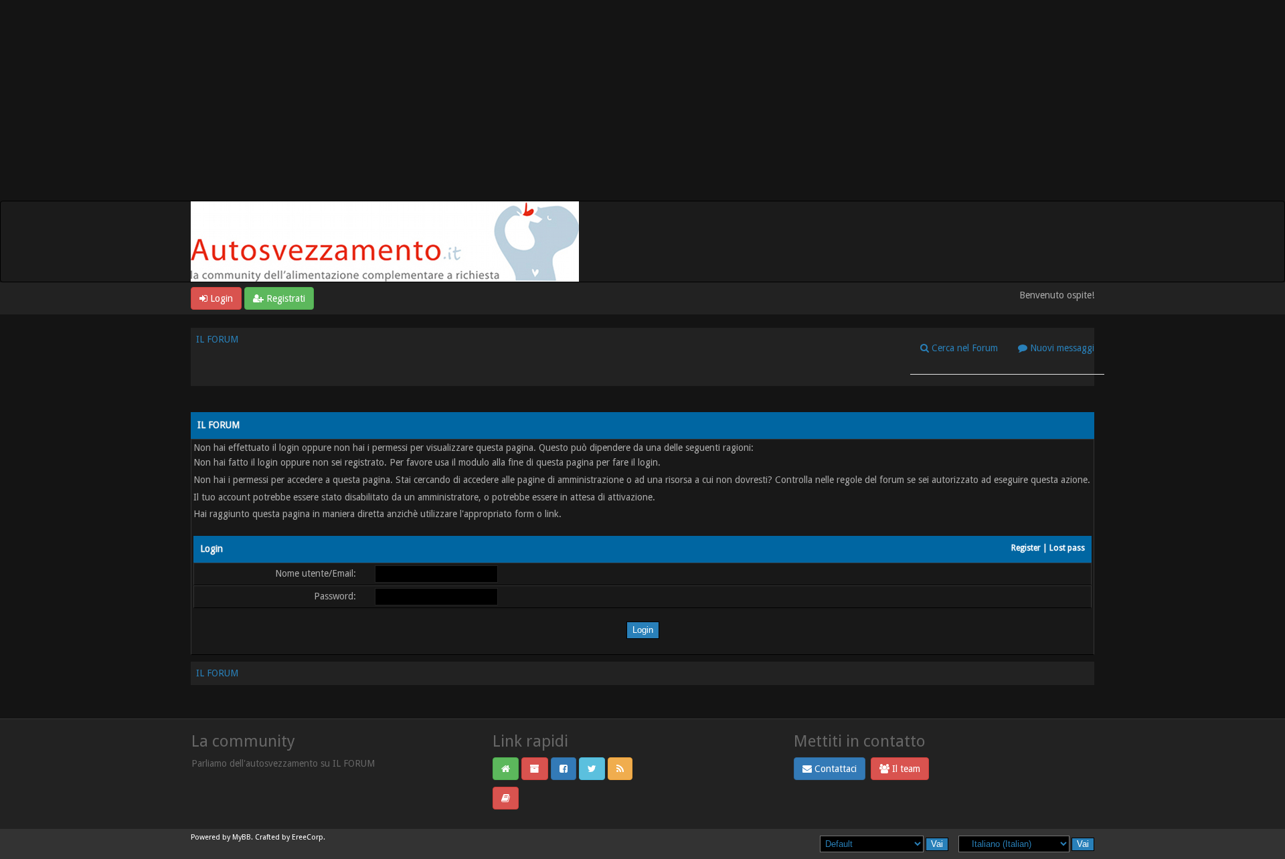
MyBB (241, 837)
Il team (904, 768)
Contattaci (834, 768)
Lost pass (1067, 548)
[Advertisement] (642, 100)
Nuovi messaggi (1060, 348)
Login (220, 298)
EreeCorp (307, 837)
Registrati (284, 298)
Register (1026, 548)
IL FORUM (217, 339)
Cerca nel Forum (963, 348)
